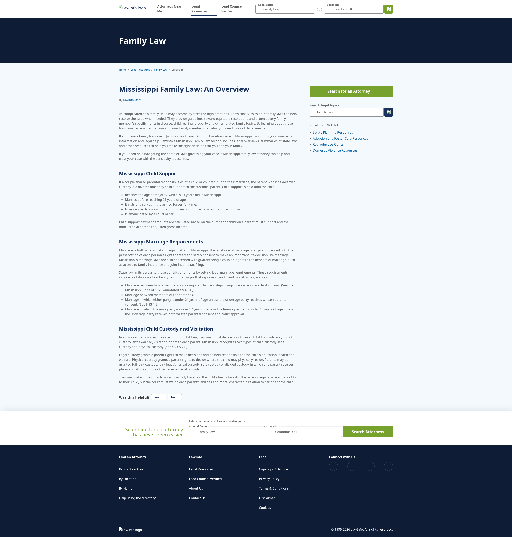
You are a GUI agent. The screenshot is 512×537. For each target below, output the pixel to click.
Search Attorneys (368, 431)
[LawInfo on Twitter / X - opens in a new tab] (351, 466)
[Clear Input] (311, 9)
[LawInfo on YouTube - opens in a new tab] (370, 466)
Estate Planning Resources (333, 132)
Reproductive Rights (328, 144)
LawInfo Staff (132, 100)
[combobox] (285, 9)
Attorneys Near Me (169, 8)
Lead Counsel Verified (232, 8)
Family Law (160, 69)
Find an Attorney (132, 457)
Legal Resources (204, 8)
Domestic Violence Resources (335, 150)
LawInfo (195, 457)
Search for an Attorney (348, 91)
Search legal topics (324, 105)
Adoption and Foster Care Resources (340, 138)
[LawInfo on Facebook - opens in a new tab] (333, 466)
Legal (263, 457)
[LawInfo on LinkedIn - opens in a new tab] (388, 466)
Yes (157, 397)
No (173, 397)
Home (122, 69)
